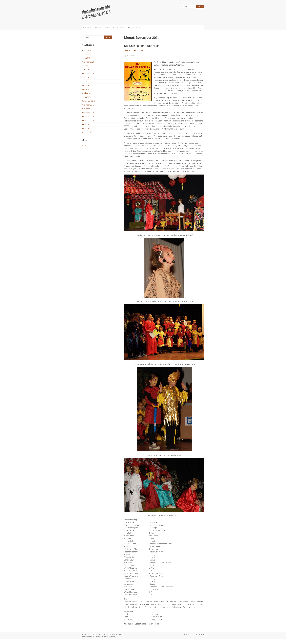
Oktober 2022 (87, 93)
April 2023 (85, 89)
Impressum (186, 634)
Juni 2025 (85, 70)
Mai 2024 (85, 85)
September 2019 (88, 101)
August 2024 (86, 77)
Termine (98, 27)
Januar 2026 (86, 58)
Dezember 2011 (88, 132)
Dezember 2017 (88, 109)
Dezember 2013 (88, 124)
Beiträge (120, 27)
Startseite (87, 27)
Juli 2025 (85, 66)
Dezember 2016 (88, 113)
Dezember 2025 (88, 62)
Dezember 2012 (88, 128)
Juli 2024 (85, 81)
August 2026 (86, 50)
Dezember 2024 (88, 74)
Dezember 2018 (88, 105)
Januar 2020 (86, 97)
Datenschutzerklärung (198, 634)
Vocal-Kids (141, 50)
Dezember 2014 (88, 120)
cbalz (128, 50)
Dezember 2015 (88, 117)
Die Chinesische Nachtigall (143, 46)
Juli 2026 (85, 54)
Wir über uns (109, 27)
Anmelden (85, 145)
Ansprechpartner (134, 27)
